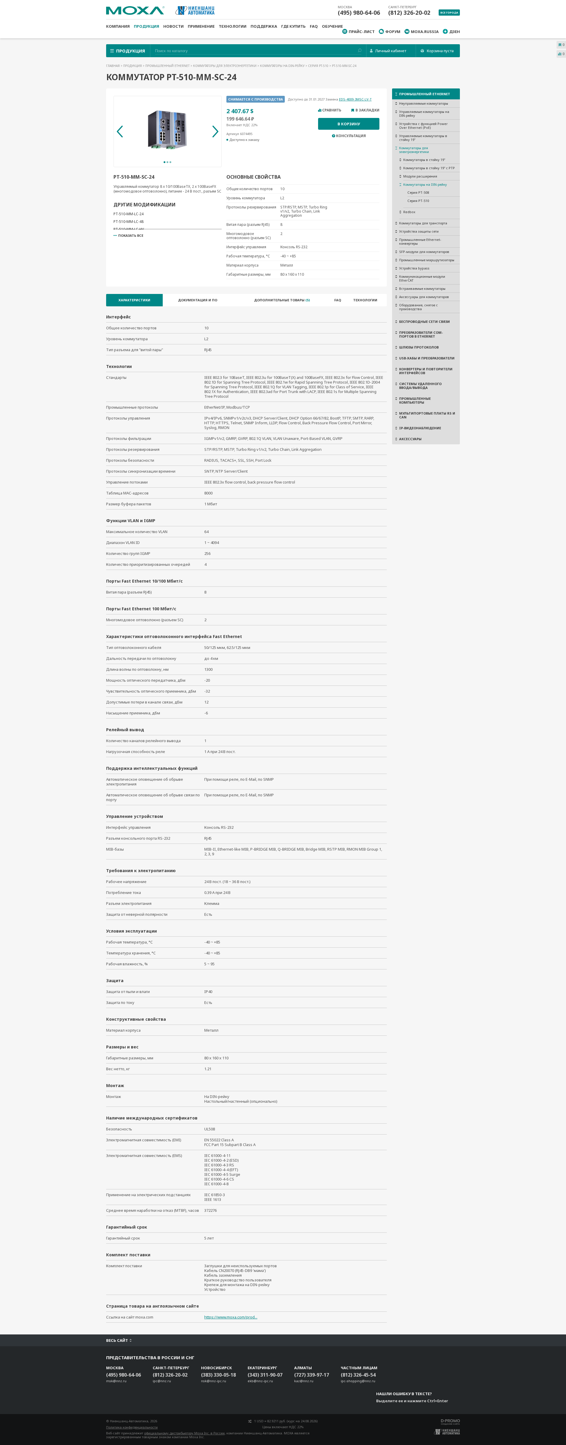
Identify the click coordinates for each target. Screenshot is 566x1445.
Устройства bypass (414, 268)
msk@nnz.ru (116, 1381)
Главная (113, 66)
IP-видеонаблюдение (420, 428)
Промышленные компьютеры (415, 400)
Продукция (146, 26)
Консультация (351, 135)
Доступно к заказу (244, 140)
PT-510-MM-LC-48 (128, 221)
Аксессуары (410, 439)
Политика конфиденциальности (132, 1427)
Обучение (332, 26)
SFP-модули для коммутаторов (424, 251)
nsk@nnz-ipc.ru (213, 1381)
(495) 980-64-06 (359, 13)
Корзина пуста (440, 50)
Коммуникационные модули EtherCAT (422, 278)
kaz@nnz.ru (303, 1381)
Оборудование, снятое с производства (418, 307)
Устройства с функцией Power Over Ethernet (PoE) (423, 125)
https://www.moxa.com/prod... (230, 1317)
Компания (118, 26)
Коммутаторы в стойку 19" (424, 159)
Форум (392, 31)
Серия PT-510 (318, 66)
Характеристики (134, 300)
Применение (201, 26)
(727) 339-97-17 (311, 1375)
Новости (173, 26)
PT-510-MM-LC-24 (128, 213)
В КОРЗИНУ (349, 123)
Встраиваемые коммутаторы (422, 288)
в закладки (367, 110)
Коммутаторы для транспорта (423, 223)
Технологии (232, 26)
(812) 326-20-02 (409, 13)
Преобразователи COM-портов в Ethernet (421, 334)
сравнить (331, 110)
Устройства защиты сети (419, 231)
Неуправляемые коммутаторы (423, 103)
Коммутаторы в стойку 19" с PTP (429, 168)
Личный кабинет (390, 50)
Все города (449, 12)
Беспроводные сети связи (424, 321)
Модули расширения (420, 176)
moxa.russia (425, 31)
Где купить (293, 26)
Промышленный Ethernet (167, 66)
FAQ (314, 26)
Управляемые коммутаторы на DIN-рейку (424, 113)
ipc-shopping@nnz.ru (358, 1381)
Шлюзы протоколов (419, 347)
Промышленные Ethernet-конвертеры (420, 241)
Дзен (454, 31)
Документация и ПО (197, 300)
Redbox (409, 212)
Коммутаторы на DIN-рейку (282, 66)
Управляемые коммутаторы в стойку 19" (423, 138)
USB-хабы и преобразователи (427, 358)
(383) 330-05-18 (218, 1375)
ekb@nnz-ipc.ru (260, 1381)
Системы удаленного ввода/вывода (420, 386)
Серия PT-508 (418, 192)
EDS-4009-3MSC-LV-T (355, 99)
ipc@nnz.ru (162, 1381)
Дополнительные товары (282, 300)
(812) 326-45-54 (358, 1375)
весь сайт (117, 1340)
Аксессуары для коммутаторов (424, 297)
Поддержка (264, 26)
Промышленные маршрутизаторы (426, 260)
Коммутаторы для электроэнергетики (225, 66)
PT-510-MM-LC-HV (128, 229)
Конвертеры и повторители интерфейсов (426, 371)
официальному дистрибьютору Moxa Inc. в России (184, 1433)
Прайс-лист (362, 31)
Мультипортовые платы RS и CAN (427, 415)
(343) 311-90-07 (265, 1375)
